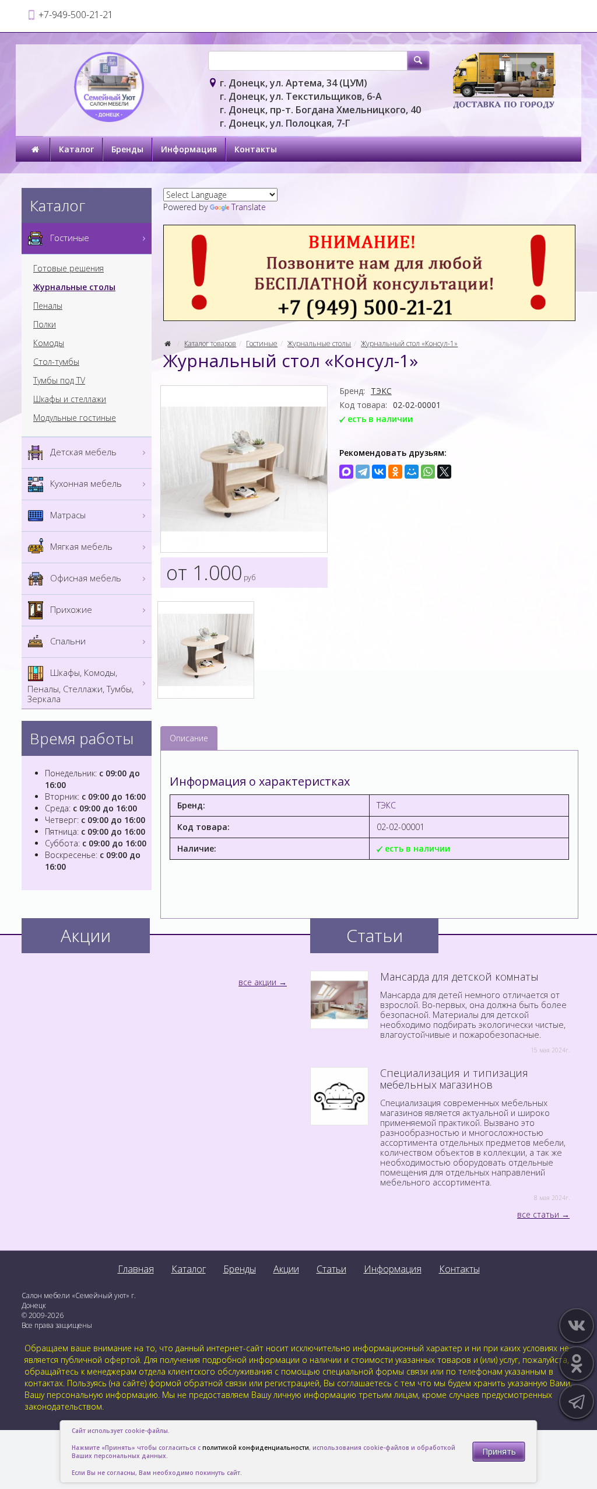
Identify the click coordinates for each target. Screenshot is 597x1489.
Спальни (67, 641)
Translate (248, 206)
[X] (444, 472)
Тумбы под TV (59, 380)
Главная (136, 1269)
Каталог (76, 149)
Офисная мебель (84, 578)
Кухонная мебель (85, 483)
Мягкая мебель (80, 546)
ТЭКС (381, 390)
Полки (44, 324)
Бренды (127, 149)
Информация (189, 149)
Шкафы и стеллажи (69, 399)
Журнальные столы (319, 343)
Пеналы (47, 306)
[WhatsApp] (428, 472)
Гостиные (262, 343)
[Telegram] (363, 472)
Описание (189, 738)
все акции (257, 982)
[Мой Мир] (412, 472)
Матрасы (67, 515)
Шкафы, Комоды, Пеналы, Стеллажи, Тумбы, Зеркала (80, 686)
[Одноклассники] (395, 472)
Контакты (255, 149)
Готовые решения (68, 268)
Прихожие (70, 609)
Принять (499, 1451)
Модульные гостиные (74, 418)
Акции (286, 1269)
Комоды (48, 343)
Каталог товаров (210, 343)
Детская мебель (82, 452)
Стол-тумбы (56, 362)
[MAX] (346, 472)
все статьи (538, 1214)
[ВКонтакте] (379, 472)
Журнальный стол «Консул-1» (409, 343)
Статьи (331, 1269)
